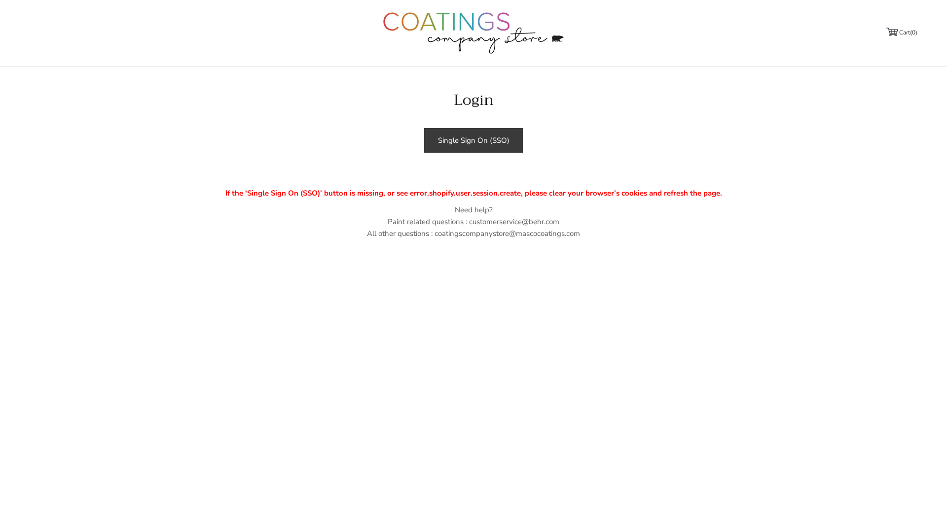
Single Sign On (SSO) (474, 140)
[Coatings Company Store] (473, 33)
